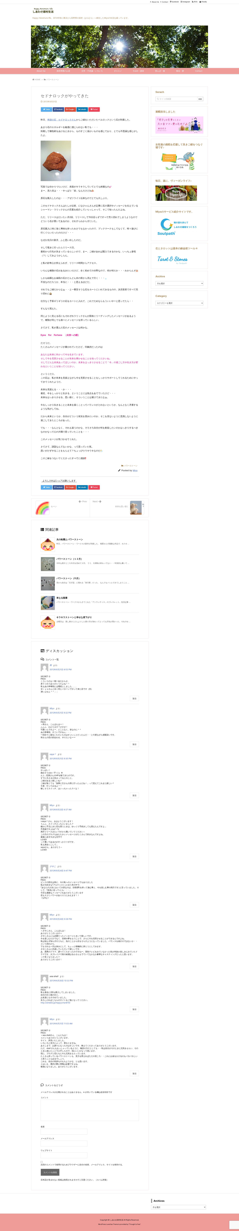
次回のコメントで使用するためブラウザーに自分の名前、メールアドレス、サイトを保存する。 (82, 1164)
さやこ (53, 866)
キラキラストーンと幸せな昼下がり (74, 617)
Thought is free (134, 1224)
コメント (44, 1097)
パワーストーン (52, 79)
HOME (37, 79)
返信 (134, 698)
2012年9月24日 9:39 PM (61, 919)
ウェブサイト (46, 1150)
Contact (165, 2)
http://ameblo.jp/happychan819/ (55, 1002)
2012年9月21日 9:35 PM (61, 758)
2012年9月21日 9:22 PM (60, 712)
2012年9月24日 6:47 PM (61, 870)
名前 (43, 1126)
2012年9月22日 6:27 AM (60, 809)
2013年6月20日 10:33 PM (61, 980)
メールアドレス (47, 1138)
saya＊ (53, 754)
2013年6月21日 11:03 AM (61, 1023)
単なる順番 (61, 597)
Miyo (135, 470)
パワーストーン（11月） (68, 578)
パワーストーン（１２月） (69, 558)
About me (155, 2)
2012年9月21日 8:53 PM (61, 669)
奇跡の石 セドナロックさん (61, 119)
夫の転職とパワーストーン (69, 539)
